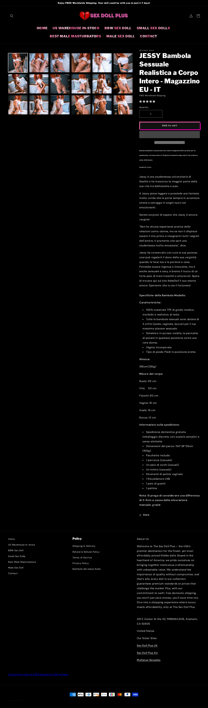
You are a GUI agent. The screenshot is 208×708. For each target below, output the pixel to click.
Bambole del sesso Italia (86, 568)
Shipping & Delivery (83, 546)
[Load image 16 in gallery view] (18, 105)
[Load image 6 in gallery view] (81, 63)
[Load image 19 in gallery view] (81, 105)
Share (146, 514)
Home (11, 539)
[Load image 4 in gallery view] (39, 63)
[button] (147, 101)
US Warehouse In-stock (21, 544)
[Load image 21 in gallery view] (123, 105)
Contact (13, 573)
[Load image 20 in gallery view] (102, 105)
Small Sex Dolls (16, 556)
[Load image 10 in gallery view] (39, 84)
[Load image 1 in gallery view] (18, 63)
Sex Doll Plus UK (147, 645)
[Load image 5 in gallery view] (60, 63)
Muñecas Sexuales (149, 660)
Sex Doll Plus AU (147, 653)
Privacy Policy (80, 563)
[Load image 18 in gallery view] (60, 105)
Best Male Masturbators (22, 561)
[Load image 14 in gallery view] (102, 84)
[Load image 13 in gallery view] (81, 84)
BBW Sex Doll (15, 550)
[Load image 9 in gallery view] (18, 84)
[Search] (11, 15)
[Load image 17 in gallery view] (39, 105)
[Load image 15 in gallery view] (123, 84)
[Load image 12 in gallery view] (60, 84)
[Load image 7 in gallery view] (102, 63)
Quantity (143, 107)
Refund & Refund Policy (85, 551)
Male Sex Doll (15, 567)
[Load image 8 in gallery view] (123, 63)
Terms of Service (82, 557)
